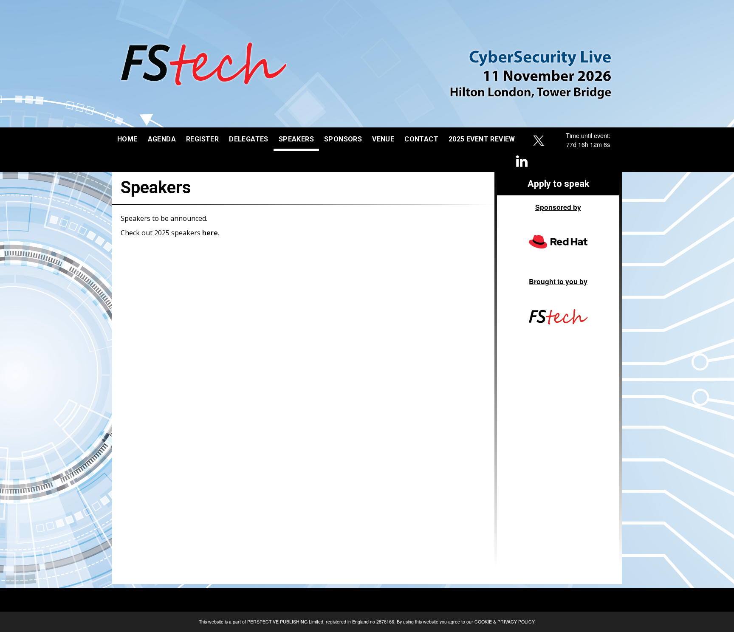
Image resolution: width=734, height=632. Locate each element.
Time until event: (588, 135)
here (210, 232)
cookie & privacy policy (504, 621)
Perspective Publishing (277, 621)
